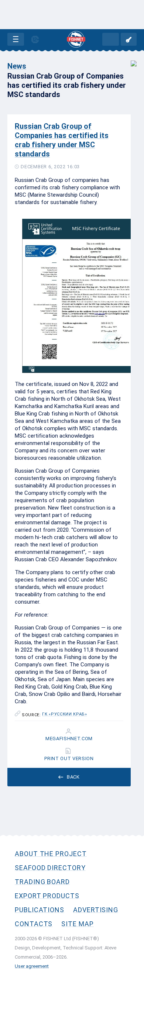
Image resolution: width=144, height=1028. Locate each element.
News (16, 66)
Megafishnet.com (69, 739)
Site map (77, 924)
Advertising (95, 910)
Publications (39, 910)
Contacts (33, 924)
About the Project (51, 854)
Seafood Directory (50, 868)
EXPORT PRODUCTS (47, 896)
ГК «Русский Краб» (64, 714)
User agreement (32, 966)
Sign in (129, 39)
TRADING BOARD (42, 882)
